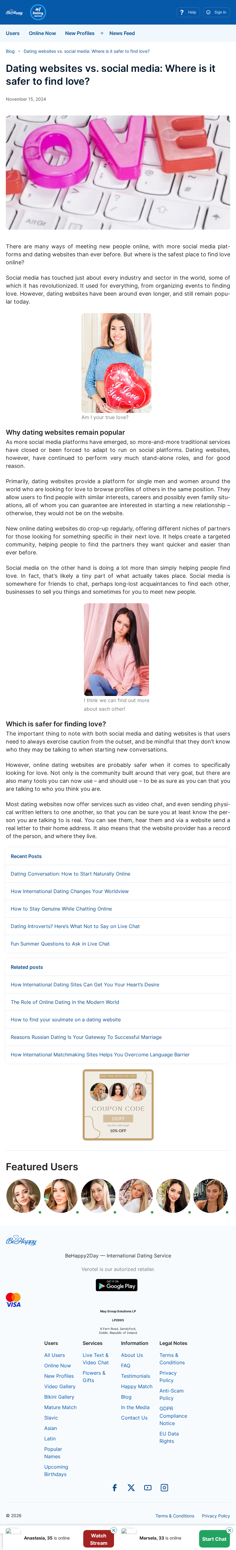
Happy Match (136, 1386)
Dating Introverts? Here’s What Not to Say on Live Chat (75, 926)
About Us (132, 1355)
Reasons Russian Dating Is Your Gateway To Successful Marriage (86, 1037)
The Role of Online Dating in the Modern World (65, 1002)
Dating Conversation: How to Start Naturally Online (70, 874)
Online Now (42, 33)
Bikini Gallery (59, 1397)
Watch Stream (99, 1539)
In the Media (135, 1407)
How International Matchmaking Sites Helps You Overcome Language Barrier (100, 1054)
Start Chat (214, 1539)
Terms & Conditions (174, 1515)
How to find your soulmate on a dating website (66, 1019)
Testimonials (135, 1376)
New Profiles (80, 33)
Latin (50, 1438)
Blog (126, 1397)
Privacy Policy (216, 1515)
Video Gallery (60, 1386)
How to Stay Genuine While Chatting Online (61, 909)
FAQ (125, 1365)
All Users (54, 1355)
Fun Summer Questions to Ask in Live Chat (60, 944)
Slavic (51, 1418)
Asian (50, 1428)
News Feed (122, 33)
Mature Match (60, 1407)
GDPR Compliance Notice (173, 1415)
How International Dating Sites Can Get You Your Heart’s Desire (85, 984)
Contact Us (134, 1418)
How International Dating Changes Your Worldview (70, 891)
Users (13, 33)
